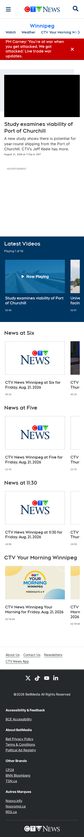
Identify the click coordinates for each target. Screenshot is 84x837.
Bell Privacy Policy (19, 739)
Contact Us (31, 655)
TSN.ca (11, 781)
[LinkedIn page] (56, 678)
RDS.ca (11, 812)
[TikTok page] (37, 678)
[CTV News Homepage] (42, 9)
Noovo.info (14, 801)
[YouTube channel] (46, 678)
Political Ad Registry (21, 750)
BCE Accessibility (19, 719)
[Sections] (8, 9)
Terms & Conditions (20, 744)
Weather (28, 32)
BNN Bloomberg (18, 775)
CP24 (10, 770)
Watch (11, 32)
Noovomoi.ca (16, 806)
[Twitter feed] (28, 678)
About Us (13, 655)
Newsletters (53, 655)
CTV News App (17, 661)
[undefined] (35, 286)
